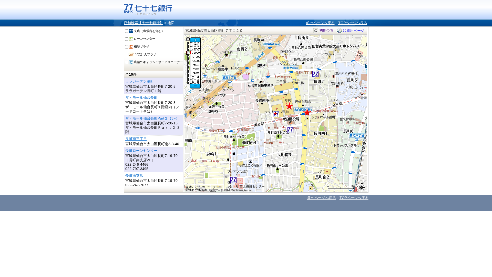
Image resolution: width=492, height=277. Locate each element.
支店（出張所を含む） (149, 31)
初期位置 (326, 30)
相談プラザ (141, 46)
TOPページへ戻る (352, 23)
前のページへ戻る (320, 23)
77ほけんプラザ (145, 54)
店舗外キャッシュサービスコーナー (158, 62)
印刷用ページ (353, 30)
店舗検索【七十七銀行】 (143, 23)
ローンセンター (144, 39)
